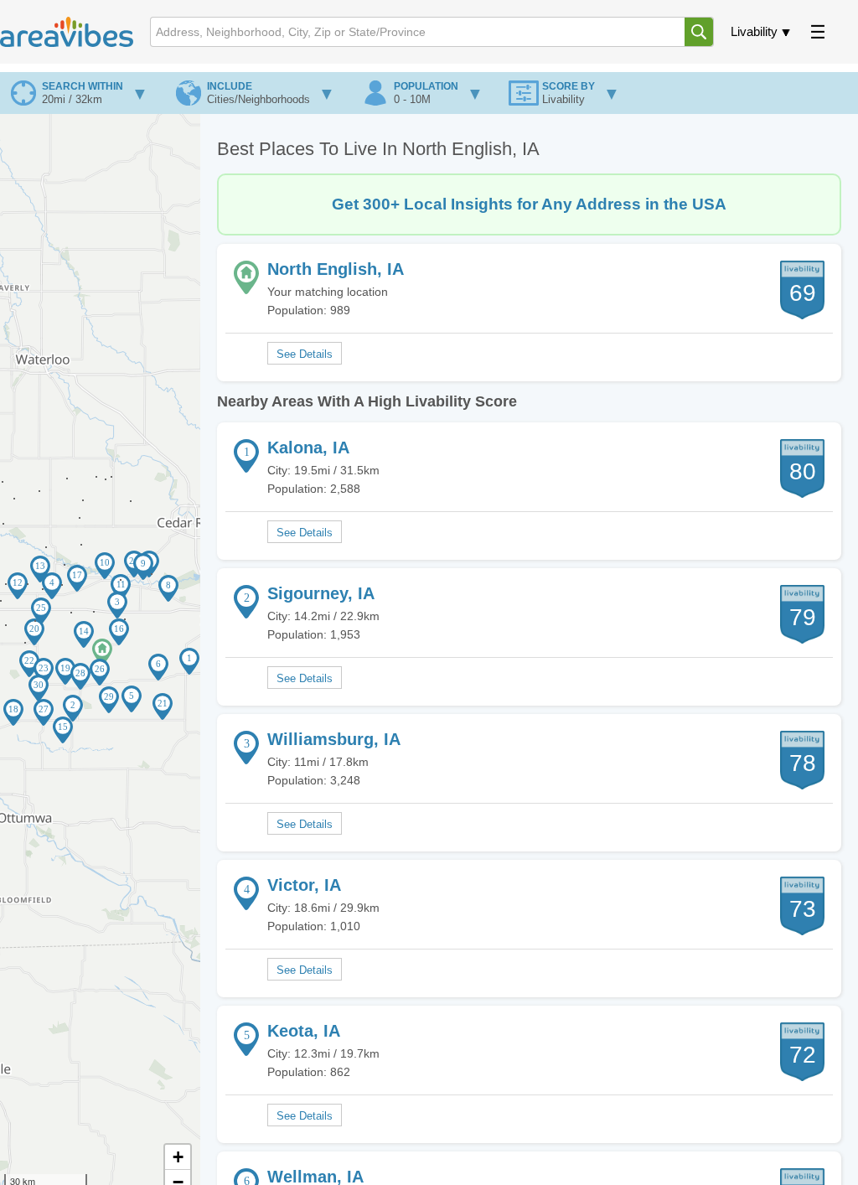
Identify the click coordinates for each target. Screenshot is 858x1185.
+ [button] (178, 1156)
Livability (754, 31)
